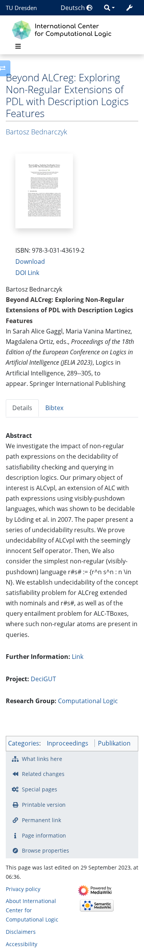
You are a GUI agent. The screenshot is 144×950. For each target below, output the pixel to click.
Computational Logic (88, 701)
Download (30, 261)
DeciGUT (43, 679)
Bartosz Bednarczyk (36, 131)
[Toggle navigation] (18, 46)
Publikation (114, 743)
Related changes (43, 773)
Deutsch (73, 7)
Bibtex (54, 408)
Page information (44, 835)
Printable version (44, 804)
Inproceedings (67, 743)
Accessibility (21, 944)
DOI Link (27, 272)
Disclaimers (21, 931)
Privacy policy (23, 889)
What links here (42, 758)
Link (77, 656)
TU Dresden (21, 8)
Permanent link (41, 820)
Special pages (39, 789)
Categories (23, 743)
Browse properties (45, 850)
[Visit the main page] (63, 29)
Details (22, 408)
